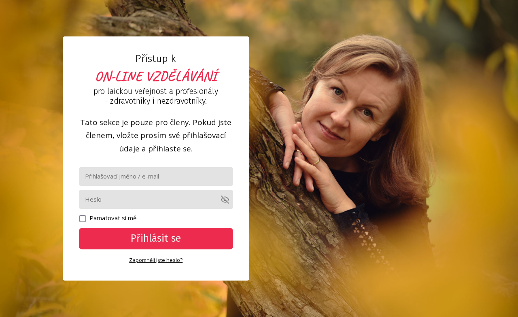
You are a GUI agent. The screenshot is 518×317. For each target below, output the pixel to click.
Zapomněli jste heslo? (156, 260)
